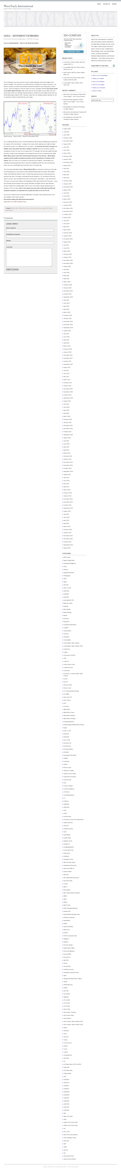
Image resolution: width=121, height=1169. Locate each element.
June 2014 (66, 480)
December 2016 (68, 389)
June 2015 (66, 444)
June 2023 (66, 196)
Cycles (65, 678)
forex (64, 782)
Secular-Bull (66, 966)
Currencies (66, 670)
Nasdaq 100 (66, 911)
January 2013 (67, 532)
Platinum (65, 942)
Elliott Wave (15, 208)
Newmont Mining (68, 926)
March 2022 (66, 229)
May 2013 (66, 520)
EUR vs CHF (67, 730)
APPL (65, 578)
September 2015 (68, 434)
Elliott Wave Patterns (69, 715)
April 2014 (66, 486)
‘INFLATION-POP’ (68, 1156)
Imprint (114, 4)
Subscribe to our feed (99, 65)
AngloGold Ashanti (68, 572)
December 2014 (68, 462)
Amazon (65, 569)
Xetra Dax (66, 1140)
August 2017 (67, 367)
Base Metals (67, 609)
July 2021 (66, 245)
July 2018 (66, 333)
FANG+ (65, 764)
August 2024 (67, 165)
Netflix (65, 923)
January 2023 (67, 205)
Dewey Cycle (67, 688)
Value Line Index (68, 1116)
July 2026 (66, 132)
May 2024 (66, 174)
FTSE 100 (66, 792)
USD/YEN (66, 1107)
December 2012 (68, 535)
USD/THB (66, 1104)
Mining (65, 902)
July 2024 (66, 168)
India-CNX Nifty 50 (68, 868)
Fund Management (68, 795)
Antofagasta (66, 575)
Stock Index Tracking (69, 1012)
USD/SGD (66, 1101)
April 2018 (66, 343)
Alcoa (65, 566)
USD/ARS (66, 1079)
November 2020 (68, 263)
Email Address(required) (13, 234)
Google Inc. (66, 844)
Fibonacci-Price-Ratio (69, 773)
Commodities (67, 640)
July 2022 (66, 220)
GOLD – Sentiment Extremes (21, 35)
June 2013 (66, 517)
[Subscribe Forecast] (73, 53)
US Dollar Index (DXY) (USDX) (72, 1064)
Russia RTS (66, 957)
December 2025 (68, 141)
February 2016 (67, 419)
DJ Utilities (66, 694)
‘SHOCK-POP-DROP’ (69, 1159)
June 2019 (66, 303)
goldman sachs (67, 841)
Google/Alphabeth (68, 847)
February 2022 (67, 232)
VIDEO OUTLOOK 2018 (70, 1122)
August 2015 (67, 437)
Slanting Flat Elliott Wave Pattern (72, 978)
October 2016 (67, 395)
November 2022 (68, 211)
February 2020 (67, 284)
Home (99, 4)
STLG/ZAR (66, 1006)
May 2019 (66, 306)
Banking (65, 606)
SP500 (65, 987)
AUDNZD (66, 594)
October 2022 (67, 214)
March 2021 (66, 251)
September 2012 (68, 545)
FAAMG (65, 758)
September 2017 (68, 364)
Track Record (37, 208)
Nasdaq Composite (68, 917)
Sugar (65, 1027)
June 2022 (66, 223)
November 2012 (68, 538)
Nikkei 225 (66, 929)
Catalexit (65, 627)
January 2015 (67, 459)
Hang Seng (66, 853)
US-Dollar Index (68, 1070)
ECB (64, 703)
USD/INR (66, 1088)
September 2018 (68, 327)
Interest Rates (67, 871)
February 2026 (67, 138)
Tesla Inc (66, 1036)
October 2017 (67, 361)
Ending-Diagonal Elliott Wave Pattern (73, 724)
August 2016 (67, 401)
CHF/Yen (66, 634)
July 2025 (66, 147)
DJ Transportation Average (71, 691)
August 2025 (67, 144)
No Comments (35, 39)
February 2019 (67, 315)
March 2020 (66, 281)
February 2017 (67, 382)
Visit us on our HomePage (99, 75)
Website (8, 240)
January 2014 (67, 496)
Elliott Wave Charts (24, 208)
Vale (64, 1113)
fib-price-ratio (67, 767)
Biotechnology (67, 612)
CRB (64, 658)
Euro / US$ (66, 740)
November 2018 (68, 324)
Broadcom (66, 621)
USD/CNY (66, 1082)
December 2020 (68, 260)
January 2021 (67, 257)
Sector (65, 963)
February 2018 (67, 349)
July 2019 (66, 300)
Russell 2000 (67, 954)
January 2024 (67, 184)
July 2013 (66, 514)
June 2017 (66, 373)
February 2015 (67, 456)
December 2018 (68, 321)
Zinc (64, 1153)
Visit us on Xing (96, 90)
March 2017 (66, 379)
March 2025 (66, 153)
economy (66, 706)
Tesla (65, 1033)
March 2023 (66, 199)
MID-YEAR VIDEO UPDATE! (71, 893)
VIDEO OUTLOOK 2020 (70, 1125)
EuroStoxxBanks (68, 749)
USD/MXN (66, 1092)
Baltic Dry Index (68, 603)
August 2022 (67, 217)
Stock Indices (67, 1018)
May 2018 (66, 340)
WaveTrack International (18, 6)
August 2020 (67, 266)
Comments (9, 247)
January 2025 (67, 159)
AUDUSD (66, 597)
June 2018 (66, 336)
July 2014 (66, 477)
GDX (64, 810)
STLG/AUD (66, 994)
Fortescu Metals (68, 786)
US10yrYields (67, 1073)
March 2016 (66, 416)
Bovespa (66, 618)
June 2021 (66, 248)
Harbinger (66, 856)
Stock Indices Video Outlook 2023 (73, 1021)
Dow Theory (67, 700)
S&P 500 (65, 960)
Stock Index (66, 1009)
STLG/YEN (66, 1003)
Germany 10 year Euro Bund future (73, 819)
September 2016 (68, 398)
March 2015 (66, 453)
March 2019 (66, 312)
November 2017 (68, 358)
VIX (64, 1128)
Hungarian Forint (68, 859)
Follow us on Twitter (98, 78)
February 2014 (67, 493)
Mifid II (65, 896)
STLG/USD (66, 1000)
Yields (65, 1147)
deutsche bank (67, 685)
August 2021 (67, 242)
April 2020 (66, 278)
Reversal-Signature (69, 951)
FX (64, 798)
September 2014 (68, 471)
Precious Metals (68, 945)
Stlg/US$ (65, 997)
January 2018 (67, 352)
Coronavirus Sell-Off (69, 655)
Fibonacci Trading (68, 770)
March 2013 (66, 526)
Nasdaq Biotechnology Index (71, 914)
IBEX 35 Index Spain (69, 862)
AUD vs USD (67, 588)
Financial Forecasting (69, 776)
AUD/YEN (66, 591)
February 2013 (67, 529)
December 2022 (68, 208)
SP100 (65, 981)
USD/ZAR (66, 1110)
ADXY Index (66, 557)
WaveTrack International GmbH (57, 1166)
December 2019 (68, 291)
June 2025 (66, 150)
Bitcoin (65, 615)
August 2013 (67, 511)
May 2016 (66, 410)
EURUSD (66, 752)
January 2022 (67, 236)
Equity (65, 727)
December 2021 (68, 239)
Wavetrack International (70, 94)
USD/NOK (66, 1095)
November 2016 (68, 392)
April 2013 (66, 523)
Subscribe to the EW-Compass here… (15, 201)
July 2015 (66, 441)
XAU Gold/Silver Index (69, 1137)
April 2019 (66, 309)
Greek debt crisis (68, 850)
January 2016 (67, 422)
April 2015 (66, 450)
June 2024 (66, 171)
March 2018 (66, 346)
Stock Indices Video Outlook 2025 (73, 1024)
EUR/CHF (66, 734)
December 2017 (68, 355)
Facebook (66, 761)
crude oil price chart (69, 664)
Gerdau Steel (67, 816)
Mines (65, 899)
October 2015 (67, 431)
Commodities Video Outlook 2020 (72, 646)
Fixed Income (67, 779)
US (64, 1061)
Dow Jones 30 (67, 697)
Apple (65, 581)
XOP (64, 1144)
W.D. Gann (66, 1131)
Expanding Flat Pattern (69, 755)
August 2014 (67, 474)
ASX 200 (65, 585)
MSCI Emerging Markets (70, 908)
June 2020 (66, 272)
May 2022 (66, 226)
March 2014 (66, 489)
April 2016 (66, 413)
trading (44, 208)
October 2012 (67, 541)
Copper (65, 652)
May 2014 (66, 483)
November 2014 (68, 465)
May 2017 (66, 376)
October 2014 (67, 468)
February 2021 (67, 254)
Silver (65, 975)
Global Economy (68, 828)
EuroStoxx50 (67, 746)
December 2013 (68, 499)
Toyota (65, 1039)
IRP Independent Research (71, 877)
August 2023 (67, 190)
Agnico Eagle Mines (69, 560)
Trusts (65, 1049)
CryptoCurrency (68, 667)
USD (64, 1076)
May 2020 (66, 275)
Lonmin (65, 883)
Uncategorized (67, 1055)
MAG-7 (65, 887)
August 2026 (67, 128)
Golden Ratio (67, 838)
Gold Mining (66, 835)
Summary (66, 1030)
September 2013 (68, 508)
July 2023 (66, 193)
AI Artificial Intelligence (69, 563)
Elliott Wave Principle (69, 718)
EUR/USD (66, 737)
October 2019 (67, 294)
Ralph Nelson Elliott (68, 948)
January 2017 (67, 385)
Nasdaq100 (66, 920)
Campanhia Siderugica (69, 624)
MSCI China (66, 905)
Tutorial (65, 1052)
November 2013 (68, 502)
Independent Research (70, 865)
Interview (66, 874)
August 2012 (67, 548)
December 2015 (68, 425)
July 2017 (66, 370)
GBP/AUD (66, 804)
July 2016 (66, 404)
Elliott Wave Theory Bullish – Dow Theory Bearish (73, 101)
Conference (66, 649)
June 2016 (66, 407)
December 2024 (68, 162)
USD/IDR (66, 1085)
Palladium (66, 939)
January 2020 (67, 288)
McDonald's (66, 890)
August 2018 (67, 330)
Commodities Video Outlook (71, 643)
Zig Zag (65, 1150)
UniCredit (66, 1058)
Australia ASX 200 (68, 600)
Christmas (66, 637)
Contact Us (106, 4)
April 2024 (66, 177)
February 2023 (67, 202)
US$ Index (66, 1067)
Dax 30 (65, 682)
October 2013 (67, 505)
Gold (31, 208)
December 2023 (68, 187)
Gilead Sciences (68, 822)
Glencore (66, 825)
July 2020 (66, 269)
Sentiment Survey (68, 969)
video (65, 1119)
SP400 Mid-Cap (67, 984)
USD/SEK (66, 1098)
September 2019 (68, 297)
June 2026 (66, 135)
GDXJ (65, 813)
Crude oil (66, 661)
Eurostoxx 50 (67, 743)
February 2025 (67, 156)
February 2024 (67, 180)
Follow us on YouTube (98, 87)
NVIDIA (65, 932)
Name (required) (11, 228)
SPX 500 (65, 991)
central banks (67, 630)
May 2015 (66, 447)
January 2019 (67, 318)
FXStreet (66, 801)
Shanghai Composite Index (71, 972)
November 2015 (68, 428)
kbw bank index (67, 880)
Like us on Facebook (98, 81)
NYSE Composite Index (70, 935)
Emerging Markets (68, 721)
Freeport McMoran (68, 789)
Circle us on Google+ (98, 84)
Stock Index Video (68, 1015)
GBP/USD (66, 807)
